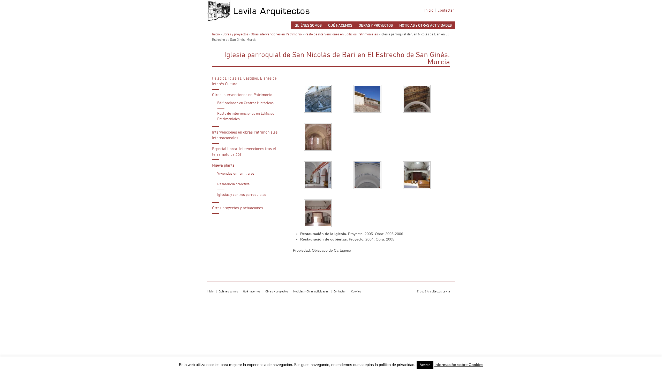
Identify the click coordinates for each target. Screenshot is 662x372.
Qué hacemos (340, 25)
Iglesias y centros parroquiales (241, 195)
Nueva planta (223, 165)
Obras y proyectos (376, 25)
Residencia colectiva (233, 184)
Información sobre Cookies (458, 364)
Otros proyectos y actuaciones (237, 208)
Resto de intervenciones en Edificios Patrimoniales (341, 34)
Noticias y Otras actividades (425, 25)
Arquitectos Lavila (438, 291)
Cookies (356, 291)
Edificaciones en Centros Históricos (245, 103)
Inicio (428, 10)
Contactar (446, 10)
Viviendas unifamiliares (235, 173)
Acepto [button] (425, 365)
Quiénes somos (308, 25)
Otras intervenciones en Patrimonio (276, 34)
